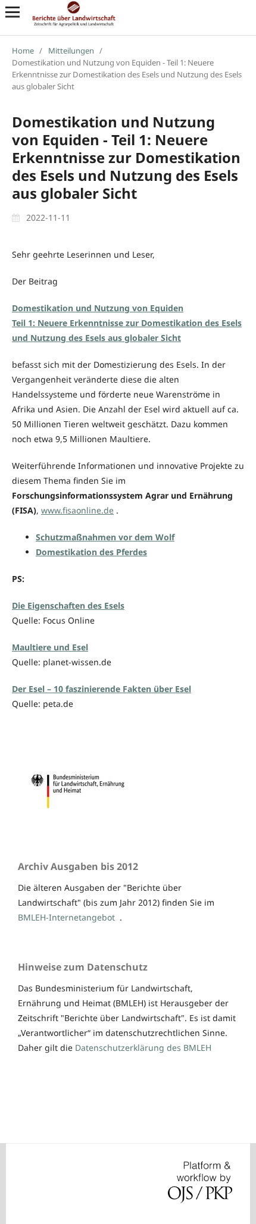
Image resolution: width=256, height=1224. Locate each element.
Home (23, 50)
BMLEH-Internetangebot (66, 917)
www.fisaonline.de (77, 510)
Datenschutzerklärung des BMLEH (143, 1047)
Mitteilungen (71, 50)
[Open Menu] (12, 12)
